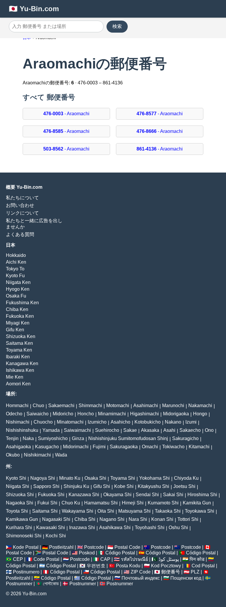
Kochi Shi (56, 535)
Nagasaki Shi (56, 519)
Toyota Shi (17, 511)
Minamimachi (112, 413)
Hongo (200, 413)
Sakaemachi (61, 405)
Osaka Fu (16, 295)
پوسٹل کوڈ (169, 559)
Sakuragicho (185, 438)
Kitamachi (199, 446)
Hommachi (17, 405)
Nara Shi (138, 519)
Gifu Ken (15, 329)
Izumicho (97, 421)
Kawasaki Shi (50, 527)
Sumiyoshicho (53, 438)
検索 (117, 26)
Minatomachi (70, 421)
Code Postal (46, 559)
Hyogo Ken (17, 289)
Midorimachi (76, 446)
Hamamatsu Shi (101, 502)
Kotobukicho (147, 421)
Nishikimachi (37, 454)
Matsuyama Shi (134, 511)
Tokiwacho (173, 446)
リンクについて (22, 212)
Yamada (51, 430)
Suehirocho (107, 430)
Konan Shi (162, 519)
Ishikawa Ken (20, 370)
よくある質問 (20, 234)
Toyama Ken (19, 349)
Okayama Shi (117, 494)
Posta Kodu (128, 565)
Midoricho (63, 413)
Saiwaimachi (77, 430)
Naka (28, 438)
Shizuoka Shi (20, 494)
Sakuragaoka (124, 446)
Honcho (85, 413)
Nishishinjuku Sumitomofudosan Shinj (128, 438)
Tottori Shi (187, 519)
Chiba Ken (17, 309)
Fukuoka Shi (51, 494)
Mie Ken (14, 376)
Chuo (38, 405)
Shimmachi (90, 405)
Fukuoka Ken (20, 316)
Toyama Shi (122, 478)
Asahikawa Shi (115, 527)
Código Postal (120, 552)
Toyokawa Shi (199, 511)
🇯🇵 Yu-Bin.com (34, 9)
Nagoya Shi (42, 478)
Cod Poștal (203, 565)
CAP (105, 559)
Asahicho (120, 421)
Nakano (173, 421)
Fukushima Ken (22, 302)
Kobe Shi (124, 486)
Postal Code (127, 547)
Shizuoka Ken (20, 336)
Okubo (13, 454)
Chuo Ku (71, 502)
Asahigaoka (18, 446)
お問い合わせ (20, 205)
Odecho (14, 413)
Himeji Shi (133, 502)
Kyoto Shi (16, 478)
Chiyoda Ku (186, 478)
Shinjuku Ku (76, 486)
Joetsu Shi (184, 486)
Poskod (87, 552)
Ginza (78, 438)
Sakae (130, 430)
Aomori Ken (18, 383)
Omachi (150, 446)
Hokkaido (16, 255)
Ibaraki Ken (18, 356)
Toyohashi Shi (149, 527)
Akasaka (150, 430)
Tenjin (12, 438)
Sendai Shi (147, 494)
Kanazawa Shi (84, 494)
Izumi (191, 421)
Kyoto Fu (15, 275)
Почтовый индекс (141, 578)
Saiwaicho (37, 413)
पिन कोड (197, 559)
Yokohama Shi (154, 478)
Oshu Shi (178, 527)
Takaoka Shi (168, 511)
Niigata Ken (18, 282)
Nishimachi (17, 421)
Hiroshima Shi (202, 494)
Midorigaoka (176, 413)
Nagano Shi (111, 519)
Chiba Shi (84, 519)
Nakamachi (200, 405)
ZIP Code (141, 571)
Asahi (169, 430)
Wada (61, 454)
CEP (18, 559)
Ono (209, 430)
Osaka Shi (95, 478)
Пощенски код (185, 578)
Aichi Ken (16, 262)
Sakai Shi (173, 494)
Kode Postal (26, 547)
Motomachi (117, 405)
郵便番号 (170, 571)
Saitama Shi (45, 511)
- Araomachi (66, 113)
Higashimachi (144, 413)
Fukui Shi (47, 502)
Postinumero (26, 571)
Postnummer (19, 583)
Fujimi (99, 446)
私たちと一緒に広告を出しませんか (34, 223)
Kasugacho (47, 446)
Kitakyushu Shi (153, 486)
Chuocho (43, 421)
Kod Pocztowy (166, 565)
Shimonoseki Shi (23, 535)
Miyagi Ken (17, 322)
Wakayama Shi (77, 511)
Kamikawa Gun (22, 519)
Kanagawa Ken (22, 363)
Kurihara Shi (19, 527)
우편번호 (96, 565)
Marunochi (173, 405)
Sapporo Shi (46, 486)
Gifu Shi (101, 486)
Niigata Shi (17, 486)
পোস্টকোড (51, 583)
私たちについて (22, 197)
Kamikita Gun (197, 502)
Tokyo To (15, 268)
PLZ (195, 571)
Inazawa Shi (82, 527)
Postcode (94, 547)
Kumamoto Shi (163, 502)
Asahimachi (145, 405)
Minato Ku (69, 478)
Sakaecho (190, 430)
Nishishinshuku (22, 430)
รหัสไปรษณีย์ (134, 559)
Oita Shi (105, 511)
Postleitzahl (61, 547)
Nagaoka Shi (19, 502)
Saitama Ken (19, 343)
